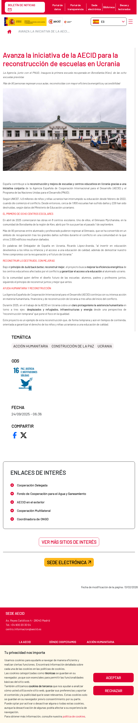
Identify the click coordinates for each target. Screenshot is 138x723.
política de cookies (74, 716)
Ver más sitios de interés (69, 542)
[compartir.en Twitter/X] (23, 435)
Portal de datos (57, 7)
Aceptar (113, 677)
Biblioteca (109, 7)
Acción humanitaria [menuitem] (100, 642)
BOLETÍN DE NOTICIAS (21, 5)
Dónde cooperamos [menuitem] (62, 642)
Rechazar (113, 690)
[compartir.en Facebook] (15, 435)
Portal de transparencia (76, 7)
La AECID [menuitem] (25, 642)
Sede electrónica (94, 7)
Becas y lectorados (124, 7)
